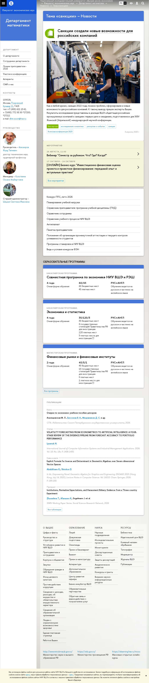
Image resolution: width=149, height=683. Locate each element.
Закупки (46, 564)
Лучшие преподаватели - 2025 (15, 67)
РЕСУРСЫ (126, 527)
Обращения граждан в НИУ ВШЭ (53, 570)
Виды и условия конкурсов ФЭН (63, 249)
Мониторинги (101, 547)
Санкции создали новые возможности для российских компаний (95, 33)
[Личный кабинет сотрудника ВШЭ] (137, 3)
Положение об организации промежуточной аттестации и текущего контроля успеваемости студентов (87, 237)
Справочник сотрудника (59, 213)
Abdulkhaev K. (53, 469)
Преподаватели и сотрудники (51, 553)
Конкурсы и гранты (104, 572)
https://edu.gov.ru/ (87, 651)
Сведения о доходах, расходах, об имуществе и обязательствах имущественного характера (53, 598)
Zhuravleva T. (53, 498)
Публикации (54, 402)
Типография (126, 549)
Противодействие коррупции (52, 585)
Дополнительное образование (77, 570)
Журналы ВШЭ (127, 559)
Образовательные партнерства (77, 590)
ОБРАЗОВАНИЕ (77, 527)
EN (125, 3)
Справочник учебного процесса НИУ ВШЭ (68, 219)
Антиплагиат (53, 224)
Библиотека (126, 532)
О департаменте (11, 55)
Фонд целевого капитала (50, 578)
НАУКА (98, 527)
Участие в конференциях (15, 74)
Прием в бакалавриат (79, 549)
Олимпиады (74, 544)
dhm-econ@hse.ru (17, 118)
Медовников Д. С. (91, 417)
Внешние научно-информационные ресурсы (103, 579)
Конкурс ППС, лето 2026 (60, 196)
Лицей (72, 532)
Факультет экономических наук (18, 10)
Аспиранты (8, 79)
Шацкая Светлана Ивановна (16, 201)
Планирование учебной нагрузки (63, 202)
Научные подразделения (102, 534)
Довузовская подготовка (75, 538)
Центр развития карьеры (76, 577)
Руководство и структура (50, 538)
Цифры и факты (50, 532)
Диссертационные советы (103, 553)
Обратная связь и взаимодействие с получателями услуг (78, 599)
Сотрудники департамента (16, 61)
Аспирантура (75, 564)
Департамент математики (18, 23)
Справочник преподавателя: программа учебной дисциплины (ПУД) (82, 207)
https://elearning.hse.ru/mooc (126, 651)
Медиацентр (127, 554)
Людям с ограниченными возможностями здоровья (50, 624)
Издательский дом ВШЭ (132, 537)
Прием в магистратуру (79, 559)
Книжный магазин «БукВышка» (129, 543)
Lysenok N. (52, 443)
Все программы (51, 391)
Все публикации (54, 509)
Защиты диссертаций (105, 559)
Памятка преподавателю (59, 229)
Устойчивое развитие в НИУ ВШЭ (54, 546)
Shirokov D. (66, 469)
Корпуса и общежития (53, 559)
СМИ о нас (8, 84)
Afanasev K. (66, 498)
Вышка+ (72, 554)
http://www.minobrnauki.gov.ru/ (57, 651)
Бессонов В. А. (74, 417)
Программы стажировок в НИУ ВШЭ (65, 244)
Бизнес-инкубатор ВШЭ (80, 584)
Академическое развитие (102, 566)
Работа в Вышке (50, 640)
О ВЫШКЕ (48, 527)
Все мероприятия (56, 180)
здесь (28, 675)
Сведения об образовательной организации (51, 613)
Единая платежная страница (51, 634)
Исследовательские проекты (104, 541)
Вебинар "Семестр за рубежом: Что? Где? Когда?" (77, 155)
